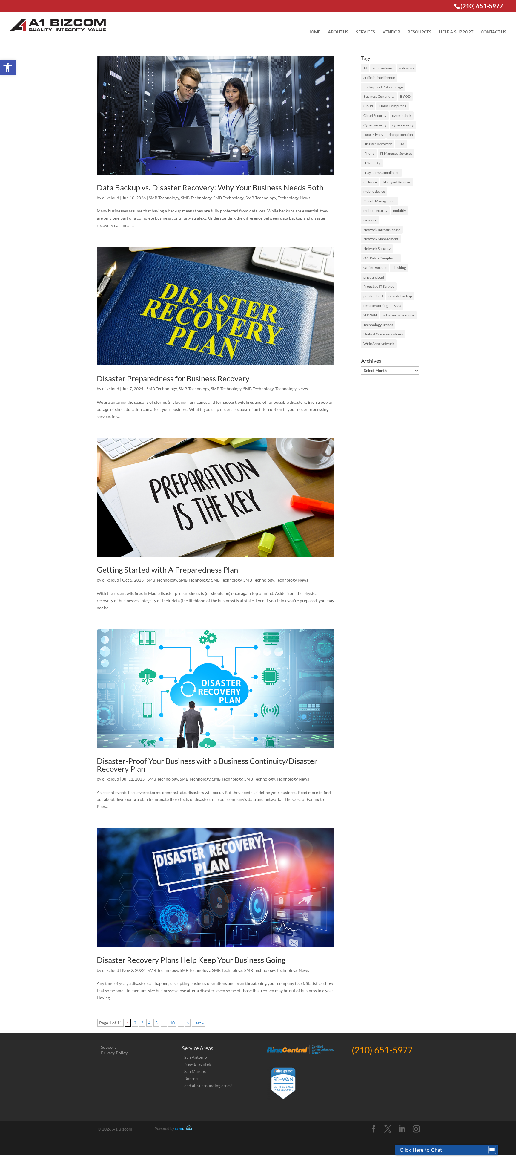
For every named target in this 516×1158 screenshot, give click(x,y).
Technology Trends (378, 324)
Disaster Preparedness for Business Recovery (173, 378)
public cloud (373, 296)
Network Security (377, 248)
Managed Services (397, 182)
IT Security (371, 163)
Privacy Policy (114, 1052)
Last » (199, 1022)
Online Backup (375, 267)
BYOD (405, 96)
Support (108, 1047)
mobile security (375, 210)
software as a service (398, 315)
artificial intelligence (379, 77)
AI (365, 68)
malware (370, 182)
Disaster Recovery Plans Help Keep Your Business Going (191, 960)
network (370, 220)
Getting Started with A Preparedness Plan (167, 569)
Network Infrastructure (381, 229)
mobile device (374, 191)
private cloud (373, 277)
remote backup (400, 296)
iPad (400, 144)
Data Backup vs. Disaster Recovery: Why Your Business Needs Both (210, 187)
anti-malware (383, 68)
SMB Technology (164, 197)
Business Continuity (378, 96)
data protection (401, 134)
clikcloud (110, 197)
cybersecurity (403, 125)
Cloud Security (374, 115)
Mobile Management (379, 201)
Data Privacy (373, 134)
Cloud (368, 106)
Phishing (399, 267)
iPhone (368, 153)
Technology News (294, 197)
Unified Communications (383, 334)
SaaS (397, 305)
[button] (8, 67)
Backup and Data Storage (383, 87)
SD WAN (370, 315)
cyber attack (401, 115)
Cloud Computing (392, 106)
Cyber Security (374, 125)
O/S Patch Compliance (380, 258)
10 (172, 1022)
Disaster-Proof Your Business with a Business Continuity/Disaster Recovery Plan (207, 764)
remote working (375, 305)
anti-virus (406, 68)
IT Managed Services (396, 153)
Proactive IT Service (378, 286)
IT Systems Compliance (381, 172)
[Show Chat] (492, 1150)
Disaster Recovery (377, 144)
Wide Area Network (378, 343)
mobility (399, 210)
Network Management (380, 239)
